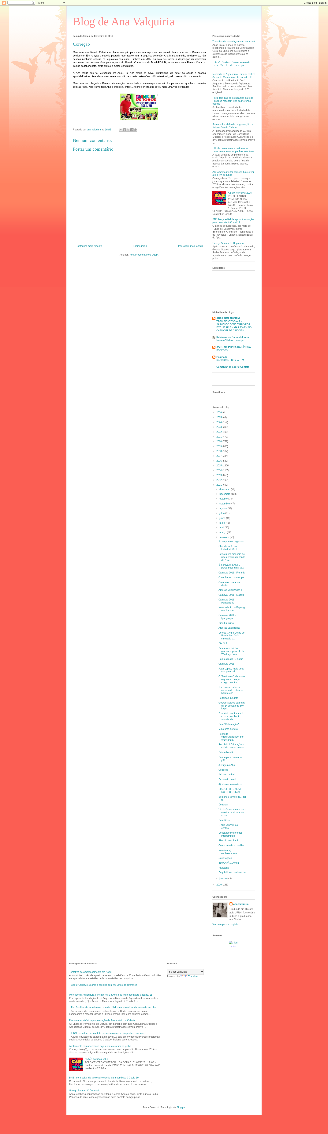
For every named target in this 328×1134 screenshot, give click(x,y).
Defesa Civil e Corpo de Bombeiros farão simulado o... (231, 635)
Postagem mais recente (89, 246)
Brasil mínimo (226, 623)
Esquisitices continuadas (232, 872)
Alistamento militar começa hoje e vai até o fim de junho (100, 1046)
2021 (219, 436)
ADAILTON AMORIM (228, 318)
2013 (219, 475)
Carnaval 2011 (226, 663)
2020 (219, 441)
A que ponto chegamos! (231, 541)
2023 (219, 427)
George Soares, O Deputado (228, 243)
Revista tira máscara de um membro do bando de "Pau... (231, 557)
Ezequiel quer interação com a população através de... (231, 716)
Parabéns (223, 867)
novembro (225, 493)
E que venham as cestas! (228, 826)
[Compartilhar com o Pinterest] (135, 130)
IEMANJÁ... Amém (229, 862)
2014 (219, 470)
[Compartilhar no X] (128, 130)
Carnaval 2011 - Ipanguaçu (227, 617)
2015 (219, 465)
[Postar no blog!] (124, 130)
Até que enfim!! (226, 774)
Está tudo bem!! (227, 779)
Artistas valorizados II (230, 589)
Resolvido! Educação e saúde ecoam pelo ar (231, 746)
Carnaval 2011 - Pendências (227, 601)
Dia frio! (222, 643)
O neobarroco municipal (231, 577)
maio (222, 522)
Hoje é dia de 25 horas (230, 659)
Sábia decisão (226, 752)
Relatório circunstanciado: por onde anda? (231, 736)
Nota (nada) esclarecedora (227, 852)
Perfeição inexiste (228, 697)
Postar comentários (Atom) (144, 254)
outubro (223, 498)
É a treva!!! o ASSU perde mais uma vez (231, 566)
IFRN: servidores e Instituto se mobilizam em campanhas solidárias (234, 150)
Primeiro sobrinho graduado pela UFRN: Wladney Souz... (231, 651)
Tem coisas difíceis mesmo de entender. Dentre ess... (231, 690)
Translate (193, 976)
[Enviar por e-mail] (121, 130)
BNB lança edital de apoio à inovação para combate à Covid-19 (233, 221)
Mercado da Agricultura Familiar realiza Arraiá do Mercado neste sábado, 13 (233, 76)
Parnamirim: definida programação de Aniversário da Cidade (232, 126)
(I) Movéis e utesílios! (230, 784)
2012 (219, 480)
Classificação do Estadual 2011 (227, 548)
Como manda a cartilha (231, 845)
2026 (219, 412)
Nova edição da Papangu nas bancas (232, 609)
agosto (223, 508)
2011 (219, 484)
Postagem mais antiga (190, 246)
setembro (224, 503)
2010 (219, 884)
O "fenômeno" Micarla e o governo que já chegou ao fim (231, 679)
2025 (219, 417)
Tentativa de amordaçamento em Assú (233, 41)
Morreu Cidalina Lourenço (230, 340)
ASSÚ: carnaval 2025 (240, 192)
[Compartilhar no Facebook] (132, 130)
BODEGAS (222, 350)
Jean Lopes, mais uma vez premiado (231, 670)
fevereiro (224, 537)
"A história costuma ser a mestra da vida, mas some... (232, 812)
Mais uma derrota (228, 728)
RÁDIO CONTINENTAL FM (230, 360)
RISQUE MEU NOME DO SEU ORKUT (230, 790)
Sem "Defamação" (228, 724)
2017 (219, 455)
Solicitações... (226, 858)
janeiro (223, 878)
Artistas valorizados (229, 627)
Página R (221, 357)
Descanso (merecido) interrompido (230, 834)
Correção (223, 769)
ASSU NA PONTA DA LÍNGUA (233, 347)
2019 (219, 446)
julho (222, 513)
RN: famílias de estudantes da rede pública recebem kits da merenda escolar (232, 100)
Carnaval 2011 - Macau (231, 594)
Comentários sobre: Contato (232, 366)
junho (222, 518)
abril (222, 527)
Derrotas (223, 804)
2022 (219, 431)
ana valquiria (240, 904)
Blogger (181, 1107)
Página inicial (140, 246)
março (223, 532)
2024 (219, 422)
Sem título (224, 820)
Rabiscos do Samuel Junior (232, 337)
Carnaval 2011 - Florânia (231, 572)
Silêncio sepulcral (228, 840)
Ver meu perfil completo (225, 924)
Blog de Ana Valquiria (124, 21)
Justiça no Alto (226, 765)
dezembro (225, 489)
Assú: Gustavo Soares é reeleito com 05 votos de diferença (232, 64)
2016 (219, 460)
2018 (219, 451)
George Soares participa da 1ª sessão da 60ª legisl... (231, 705)
